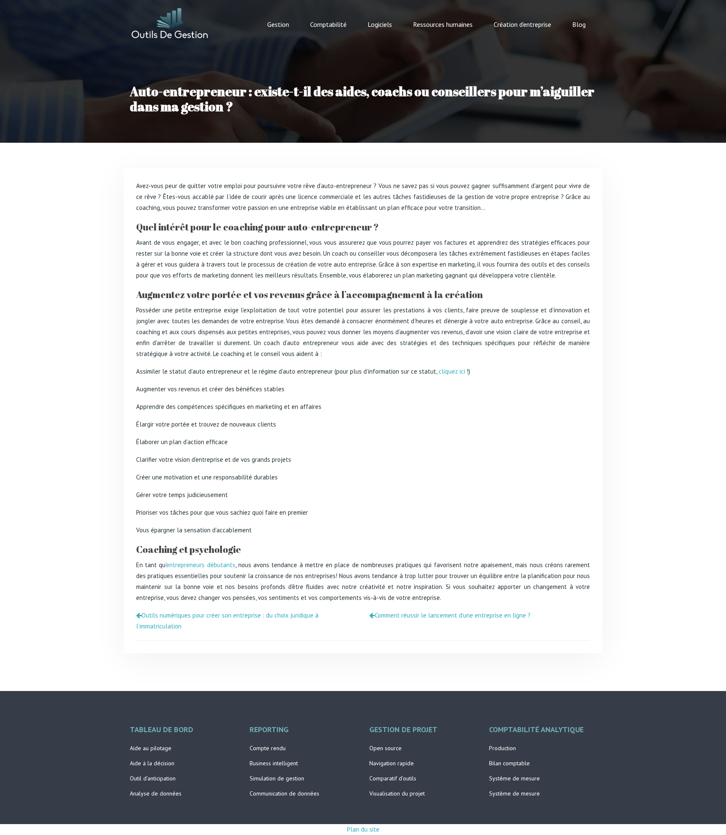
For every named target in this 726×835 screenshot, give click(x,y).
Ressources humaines (443, 24)
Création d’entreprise (522, 24)
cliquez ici (452, 371)
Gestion (278, 24)
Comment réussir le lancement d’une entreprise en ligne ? (453, 615)
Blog (579, 24)
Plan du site (363, 829)
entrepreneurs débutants (200, 565)
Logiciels (380, 24)
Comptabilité (328, 24)
